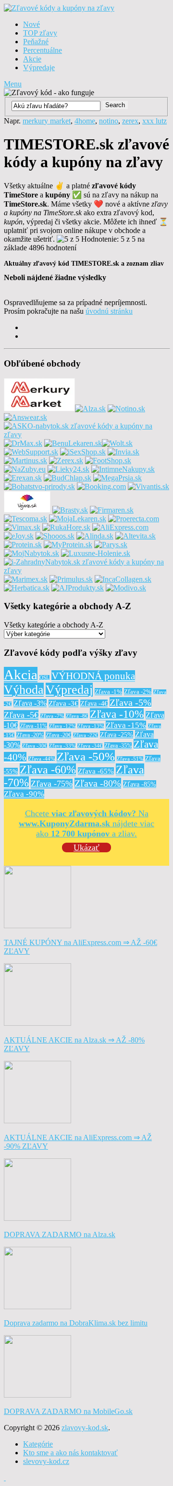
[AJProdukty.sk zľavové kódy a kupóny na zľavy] (77, 588)
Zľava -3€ (63, 703)
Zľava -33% (62, 746)
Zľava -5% (130, 702)
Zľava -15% (126, 725)
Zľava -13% (90, 726)
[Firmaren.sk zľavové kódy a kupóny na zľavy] (112, 510)
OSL (44, 677)
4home (84, 121)
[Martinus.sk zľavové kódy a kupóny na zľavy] (25, 460)
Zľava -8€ (77, 716)
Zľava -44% (41, 758)
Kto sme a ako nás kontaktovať (70, 1453)
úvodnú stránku (109, 311)
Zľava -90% (24, 793)
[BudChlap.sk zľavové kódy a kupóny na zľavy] (67, 478)
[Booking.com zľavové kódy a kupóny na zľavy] (101, 486)
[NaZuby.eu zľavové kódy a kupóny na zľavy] (25, 469)
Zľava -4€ (94, 703)
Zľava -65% (96, 771)
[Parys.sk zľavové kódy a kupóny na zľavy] (110, 544)
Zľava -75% (52, 783)
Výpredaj (69, 690)
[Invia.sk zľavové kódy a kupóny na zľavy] (123, 452)
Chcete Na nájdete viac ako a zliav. (86, 823)
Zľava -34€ (89, 746)
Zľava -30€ (34, 746)
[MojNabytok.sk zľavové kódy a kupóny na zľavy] (31, 553)
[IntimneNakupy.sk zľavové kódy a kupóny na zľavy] (123, 469)
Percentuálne (42, 50)
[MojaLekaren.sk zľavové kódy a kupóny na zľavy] (77, 519)
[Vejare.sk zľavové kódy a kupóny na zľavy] (27, 510)
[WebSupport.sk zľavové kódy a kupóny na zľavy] (31, 452)
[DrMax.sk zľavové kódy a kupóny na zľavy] (23, 443)
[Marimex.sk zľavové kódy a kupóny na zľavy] (26, 579)
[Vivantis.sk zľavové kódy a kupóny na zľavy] (148, 486)
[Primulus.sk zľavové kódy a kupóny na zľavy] (71, 579)
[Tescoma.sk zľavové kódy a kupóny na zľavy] (25, 519)
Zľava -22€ (85, 735)
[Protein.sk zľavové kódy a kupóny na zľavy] (23, 544)
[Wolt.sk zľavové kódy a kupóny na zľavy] (117, 443)
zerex (130, 121)
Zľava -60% (48, 769)
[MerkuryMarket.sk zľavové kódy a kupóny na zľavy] (39, 409)
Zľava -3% (30, 703)
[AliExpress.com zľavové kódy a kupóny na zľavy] (120, 527)
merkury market (47, 121)
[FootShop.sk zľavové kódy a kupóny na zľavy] (108, 460)
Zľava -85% (139, 784)
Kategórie (38, 1444)
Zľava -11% (33, 726)
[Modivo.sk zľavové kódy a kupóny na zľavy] (126, 588)
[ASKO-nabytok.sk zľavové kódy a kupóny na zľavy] (86, 434)
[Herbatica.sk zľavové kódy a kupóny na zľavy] (26, 588)
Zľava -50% (86, 756)
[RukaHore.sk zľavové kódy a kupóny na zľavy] (66, 527)
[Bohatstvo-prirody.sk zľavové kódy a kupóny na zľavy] (39, 486)
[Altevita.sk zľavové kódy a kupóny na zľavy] (135, 536)
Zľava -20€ (58, 735)
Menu (13, 84)
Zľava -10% (117, 714)
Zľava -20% (30, 735)
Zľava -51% (130, 758)
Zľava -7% (52, 716)
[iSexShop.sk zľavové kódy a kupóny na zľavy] (83, 452)
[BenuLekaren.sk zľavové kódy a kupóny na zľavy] (73, 443)
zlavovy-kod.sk (85, 1428)
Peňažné (36, 41)
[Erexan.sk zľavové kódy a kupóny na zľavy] (23, 478)
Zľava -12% (62, 726)
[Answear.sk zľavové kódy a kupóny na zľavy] (25, 417)
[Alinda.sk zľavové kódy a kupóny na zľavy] (94, 536)
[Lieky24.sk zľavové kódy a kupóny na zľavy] (68, 469)
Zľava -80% (97, 783)
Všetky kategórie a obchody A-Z (53, 625)
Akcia (20, 674)
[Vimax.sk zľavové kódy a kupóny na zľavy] (22, 527)
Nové (31, 24)
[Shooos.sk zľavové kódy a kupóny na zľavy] (55, 536)
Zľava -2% (137, 691)
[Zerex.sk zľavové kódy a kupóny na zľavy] (66, 460)
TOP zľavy (40, 33)
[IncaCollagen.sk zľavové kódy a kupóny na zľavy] (123, 579)
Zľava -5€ (21, 715)
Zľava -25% (116, 734)
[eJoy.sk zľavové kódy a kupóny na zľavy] (19, 536)
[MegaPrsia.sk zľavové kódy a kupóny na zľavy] (117, 478)
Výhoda (24, 690)
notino (108, 121)
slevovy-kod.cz (46, 1461)
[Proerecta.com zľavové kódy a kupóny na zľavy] (133, 519)
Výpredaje (39, 67)
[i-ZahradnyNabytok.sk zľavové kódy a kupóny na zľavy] (86, 570)
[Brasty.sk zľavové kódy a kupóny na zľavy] (70, 510)
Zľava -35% (118, 745)
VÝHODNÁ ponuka (93, 676)
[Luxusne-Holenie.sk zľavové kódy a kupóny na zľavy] (95, 553)
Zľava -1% (108, 691)
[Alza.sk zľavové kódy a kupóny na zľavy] (90, 409)
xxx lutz (154, 121)
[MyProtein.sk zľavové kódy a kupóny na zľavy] (68, 544)
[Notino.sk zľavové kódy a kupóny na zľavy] (126, 409)
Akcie (32, 59)
